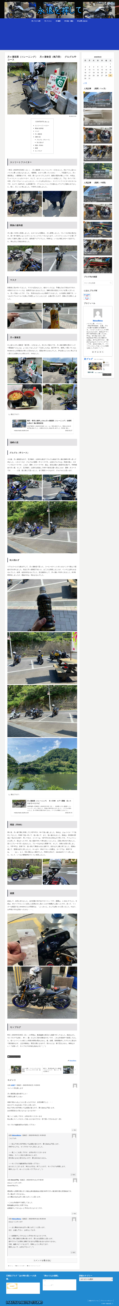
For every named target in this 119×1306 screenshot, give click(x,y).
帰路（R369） (39, 145)
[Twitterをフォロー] (95, 352)
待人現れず (40, 142)
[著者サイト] (93, 352)
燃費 (36, 148)
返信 (74, 1130)
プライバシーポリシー (106, 1300)
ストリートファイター (42, 125)
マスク (37, 131)
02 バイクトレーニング (14, 1056)
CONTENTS (39, 121)
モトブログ (38, 151)
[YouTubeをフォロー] (98, 352)
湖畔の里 (38, 137)
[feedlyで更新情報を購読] (100, 352)
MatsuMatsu (16, 1135)
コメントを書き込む (42, 1260)
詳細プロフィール (94, 1300)
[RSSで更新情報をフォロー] (103, 352)
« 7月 (85, 83)
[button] (110, 283)
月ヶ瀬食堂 (38, 134)
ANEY (13, 1085)
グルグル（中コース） (44, 140)
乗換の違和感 (39, 128)
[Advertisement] (59, 38)
